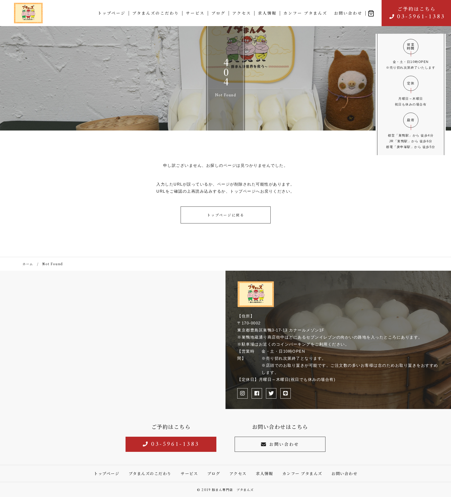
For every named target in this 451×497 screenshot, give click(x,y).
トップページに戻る (225, 214)
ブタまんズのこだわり (155, 13)
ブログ (218, 13)
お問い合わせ (348, 13)
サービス (195, 13)
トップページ (112, 13)
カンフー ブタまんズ (305, 13)
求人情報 (267, 13)
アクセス (241, 13)
